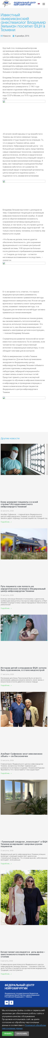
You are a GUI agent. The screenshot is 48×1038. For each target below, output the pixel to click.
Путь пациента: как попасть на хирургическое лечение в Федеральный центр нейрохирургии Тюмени (23, 589)
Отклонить (21, 1034)
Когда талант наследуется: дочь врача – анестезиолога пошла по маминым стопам (23, 954)
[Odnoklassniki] (11, 1003)
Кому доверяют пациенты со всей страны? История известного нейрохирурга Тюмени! (19, 504)
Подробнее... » (6, 522)
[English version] (39, 3)
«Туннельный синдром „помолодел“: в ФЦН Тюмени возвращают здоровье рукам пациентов (24, 844)
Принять (8, 1034)
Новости (7, 36)
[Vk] (7, 1003)
